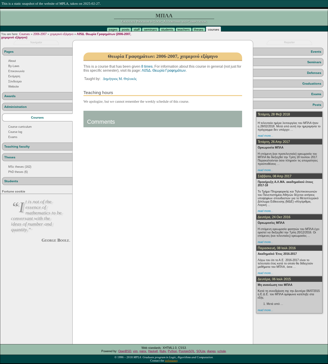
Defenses (314, 73)
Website (13, 86)
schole (221, 351)
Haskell (153, 351)
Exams (12, 137)
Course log (15, 132)
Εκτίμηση (14, 76)
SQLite (200, 351)
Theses (9, 157)
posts (125, 29)
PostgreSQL (187, 351)
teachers (183, 29)
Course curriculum (20, 126)
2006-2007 (40, 34)
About (12, 61)
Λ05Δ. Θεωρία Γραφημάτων (164, 70)
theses (198, 29)
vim (135, 351)
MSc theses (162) (19, 166)
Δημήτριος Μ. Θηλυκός (120, 79)
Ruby (163, 351)
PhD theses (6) (18, 172)
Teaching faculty (17, 146)
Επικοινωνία (16, 71)
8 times (147, 66)
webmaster (171, 360)
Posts (317, 105)
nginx (142, 351)
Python (172, 351)
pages (113, 29)
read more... (265, 135)
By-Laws (13, 66)
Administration (15, 107)
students (167, 29)
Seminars (314, 62)
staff (137, 29)
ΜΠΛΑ (164, 16)
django (211, 351)
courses (213, 29)
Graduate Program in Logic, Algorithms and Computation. (164, 21)
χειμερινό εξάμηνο (61, 34)
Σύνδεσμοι (15, 81)
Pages (9, 51)
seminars (150, 29)
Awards (10, 96)
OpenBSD (124, 351)
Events (316, 51)
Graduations (311, 83)
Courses (24, 34)
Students (11, 181)
